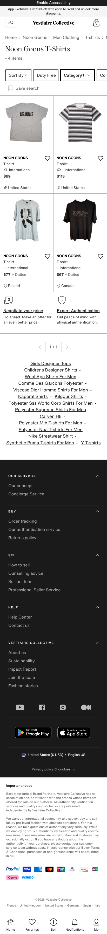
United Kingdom (31, 906)
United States (54, 906)
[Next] (67, 347)
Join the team (21, 677)
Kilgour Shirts (69, 396)
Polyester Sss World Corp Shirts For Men (51, 403)
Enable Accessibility (53, 2)
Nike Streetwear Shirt (50, 436)
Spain (87, 906)
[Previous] (40, 347)
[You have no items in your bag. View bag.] (96, 22)
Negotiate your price (23, 310)
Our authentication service (34, 529)
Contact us (19, 625)
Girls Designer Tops (50, 363)
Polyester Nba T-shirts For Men (51, 429)
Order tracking (22, 521)
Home (11, 37)
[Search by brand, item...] (10, 23)
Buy (12, 511)
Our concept (20, 485)
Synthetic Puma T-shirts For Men (40, 443)
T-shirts (92, 37)
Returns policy (22, 538)
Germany (73, 906)
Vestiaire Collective (31, 643)
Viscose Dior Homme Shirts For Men (50, 390)
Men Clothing (66, 37)
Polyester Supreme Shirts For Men (50, 409)
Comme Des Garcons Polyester (50, 383)
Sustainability (21, 661)
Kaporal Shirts (33, 396)
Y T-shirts (91, 443)
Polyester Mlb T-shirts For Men (50, 423)
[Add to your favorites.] (47, 158)
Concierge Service (26, 494)
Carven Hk (51, 416)
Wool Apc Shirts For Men (50, 377)
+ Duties (19, 274)
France (11, 906)
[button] (96, 22)
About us (17, 652)
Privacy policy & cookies (51, 769)
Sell (13, 555)
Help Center (20, 617)
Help (13, 607)
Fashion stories (23, 686)
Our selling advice (25, 573)
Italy (97, 906)
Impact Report (22, 669)
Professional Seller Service (34, 590)
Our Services (22, 476)
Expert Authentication (78, 310)
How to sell (19, 565)
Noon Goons (35, 37)
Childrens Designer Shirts (50, 370)
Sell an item (19, 581)
